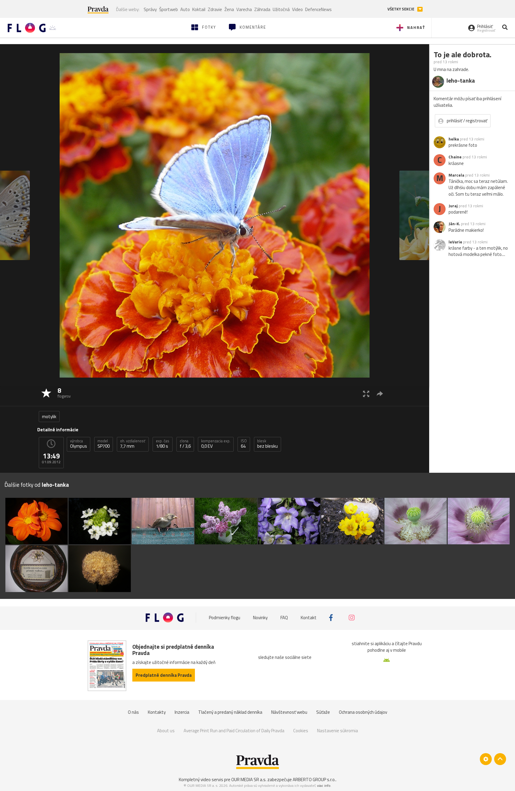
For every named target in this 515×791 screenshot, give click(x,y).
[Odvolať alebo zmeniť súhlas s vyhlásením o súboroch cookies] (486, 759)
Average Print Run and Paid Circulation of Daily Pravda (234, 730)
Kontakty (157, 712)
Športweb (168, 9)
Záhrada (262, 9)
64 (244, 443)
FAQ (284, 617)
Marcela (456, 175)
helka (454, 139)
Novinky (260, 617)
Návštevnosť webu (289, 712)
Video (297, 9)
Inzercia (182, 712)
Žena (229, 9)
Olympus (78, 443)
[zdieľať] (380, 393)
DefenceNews (318, 9)
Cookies (300, 730)
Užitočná (281, 9)
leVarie (455, 242)
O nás (133, 712)
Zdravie (215, 9)
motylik (49, 416)
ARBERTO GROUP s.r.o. (314, 779)
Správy (150, 9)
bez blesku (267, 443)
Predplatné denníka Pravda (164, 675)
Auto (185, 9)
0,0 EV (215, 443)
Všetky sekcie (401, 9)
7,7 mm (132, 443)
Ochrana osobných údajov (363, 712)
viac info (324, 785)
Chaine (455, 157)
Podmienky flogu (224, 617)
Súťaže (323, 712)
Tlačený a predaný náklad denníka (230, 712)
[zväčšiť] (366, 393)
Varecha (244, 9)
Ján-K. (454, 224)
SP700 (103, 443)
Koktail (198, 9)
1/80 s (162, 443)
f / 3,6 (185, 443)
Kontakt (309, 617)
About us (166, 730)
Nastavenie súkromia (337, 730)
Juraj (453, 206)
